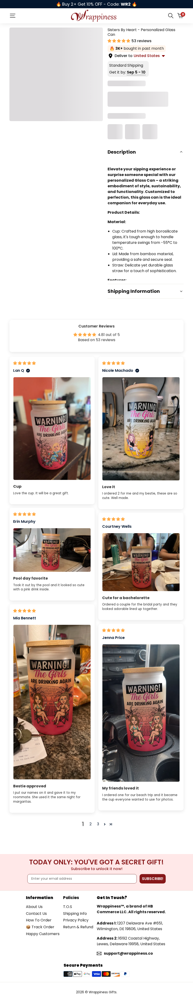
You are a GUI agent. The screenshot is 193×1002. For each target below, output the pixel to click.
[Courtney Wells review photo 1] (141, 562)
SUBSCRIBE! (152, 878)
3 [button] (98, 824)
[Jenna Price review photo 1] (141, 713)
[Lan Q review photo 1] (52, 428)
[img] (24, 363)
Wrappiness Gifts (103, 992)
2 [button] (90, 824)
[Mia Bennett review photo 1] (52, 702)
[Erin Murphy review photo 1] (52, 550)
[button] (119, 41)
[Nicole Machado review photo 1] (141, 428)
